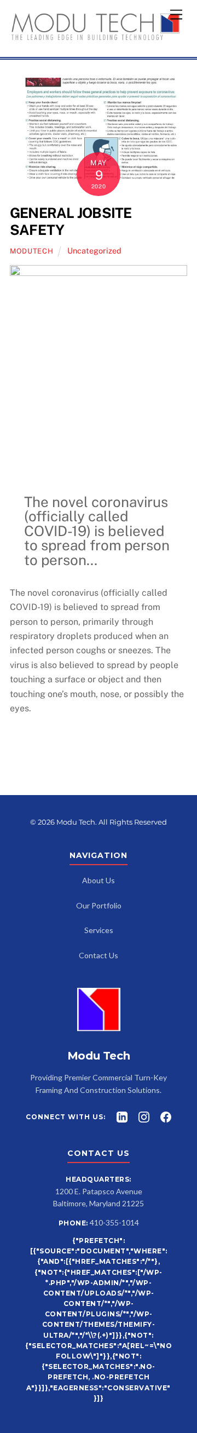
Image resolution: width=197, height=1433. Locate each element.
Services (98, 930)
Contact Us (98, 955)
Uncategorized (94, 250)
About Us (98, 880)
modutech (31, 251)
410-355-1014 (114, 1222)
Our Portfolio (98, 905)
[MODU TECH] (96, 37)
